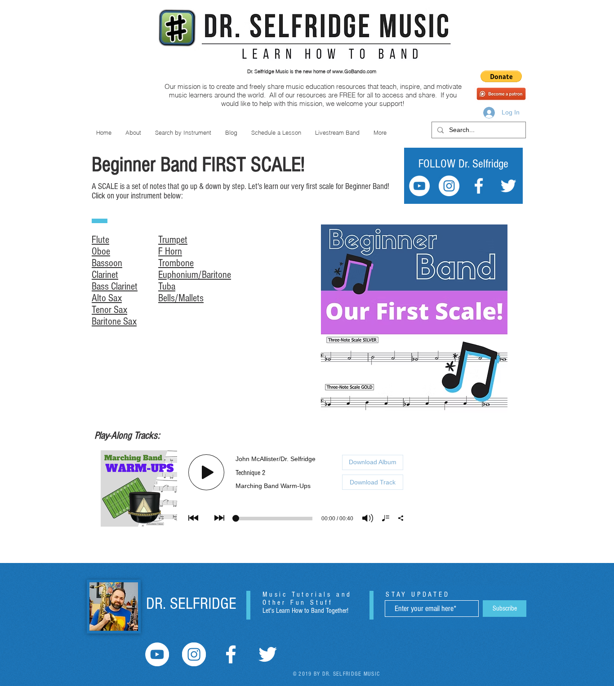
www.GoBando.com (354, 71)
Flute (100, 240)
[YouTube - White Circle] (419, 186)
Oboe (101, 251)
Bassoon (107, 263)
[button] (501, 76)
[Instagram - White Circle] (449, 186)
